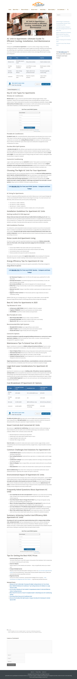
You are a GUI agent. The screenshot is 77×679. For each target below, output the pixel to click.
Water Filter (15, 9)
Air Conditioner (60, 9)
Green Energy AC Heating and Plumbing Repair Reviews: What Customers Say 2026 (63, 23)
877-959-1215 (63, 52)
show (18, 89)
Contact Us (44, 671)
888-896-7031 (16, 186)
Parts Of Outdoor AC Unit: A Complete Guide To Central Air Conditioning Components (24, 631)
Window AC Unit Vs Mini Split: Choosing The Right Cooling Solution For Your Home (29, 584)
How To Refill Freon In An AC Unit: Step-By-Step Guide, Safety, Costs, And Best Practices (25, 632)
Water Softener (24, 9)
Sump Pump (42, 9)
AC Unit (9, 629)
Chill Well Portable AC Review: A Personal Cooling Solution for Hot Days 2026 (63, 28)
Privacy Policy (38, 671)
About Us (32, 671)
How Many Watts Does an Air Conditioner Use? (21, 596)
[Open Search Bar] (68, 9)
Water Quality (51, 9)
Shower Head (34, 9)
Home (10, 9)
